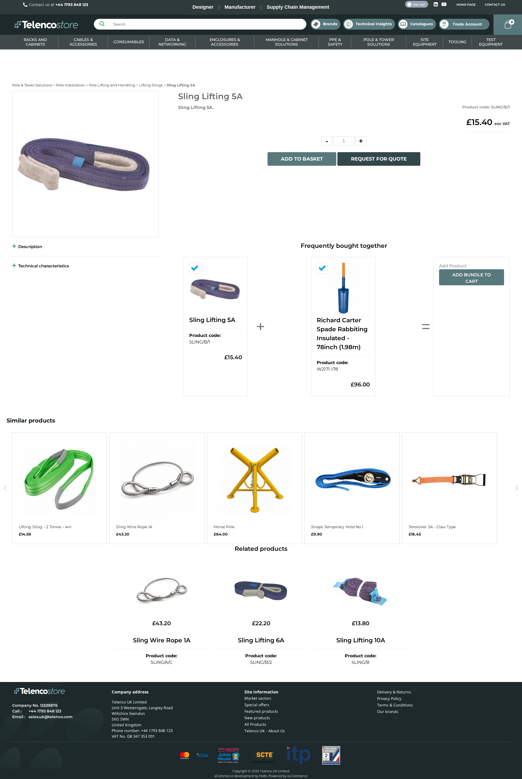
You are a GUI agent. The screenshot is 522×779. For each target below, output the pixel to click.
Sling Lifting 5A (212, 320)
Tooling (458, 41)
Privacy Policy (389, 698)
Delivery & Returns (394, 691)
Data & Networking (172, 42)
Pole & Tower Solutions (378, 42)
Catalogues (421, 23)
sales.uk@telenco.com (51, 716)
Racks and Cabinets (35, 42)
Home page (466, 5)
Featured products (261, 711)
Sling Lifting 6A (261, 640)
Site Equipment (425, 42)
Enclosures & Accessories (225, 42)
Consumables (128, 41)
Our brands (387, 711)
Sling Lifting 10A (360, 640)
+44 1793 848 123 (71, 4)
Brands (330, 23)
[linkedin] (436, 4)
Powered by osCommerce (288, 776)
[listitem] (59, 488)
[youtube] (444, 4)
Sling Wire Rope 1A (161, 640)
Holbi (263, 776)
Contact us (495, 5)
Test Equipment (491, 42)
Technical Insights (374, 23)
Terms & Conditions (395, 705)
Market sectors (257, 698)
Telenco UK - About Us (264, 730)
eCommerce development (234, 776)
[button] (5, 488)
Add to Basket (302, 159)
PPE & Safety (335, 42)
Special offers (256, 704)
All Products (255, 724)
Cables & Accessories (83, 42)
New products (257, 717)
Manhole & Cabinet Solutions (287, 42)
